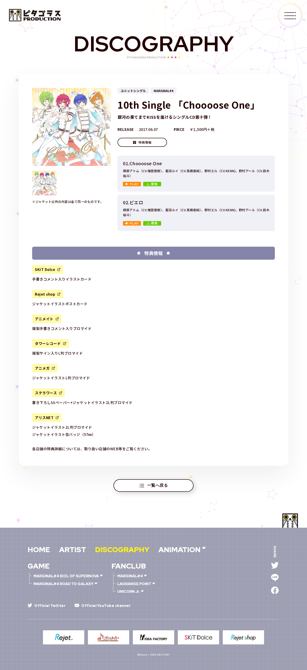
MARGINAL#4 (163, 90)
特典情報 (144, 142)
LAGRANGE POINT (134, 584)
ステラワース (46, 392)
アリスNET (44, 417)
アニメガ (42, 368)
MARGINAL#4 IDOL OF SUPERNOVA (66, 576)
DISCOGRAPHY (122, 549)
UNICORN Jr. (128, 592)
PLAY (134, 184)
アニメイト (44, 318)
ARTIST (72, 549)
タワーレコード (48, 343)
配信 (154, 184)
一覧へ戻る (157, 485)
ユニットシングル (133, 90)
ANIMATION (179, 549)
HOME (39, 549)
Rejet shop (45, 294)
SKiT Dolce (45, 269)
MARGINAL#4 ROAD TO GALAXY (63, 584)
